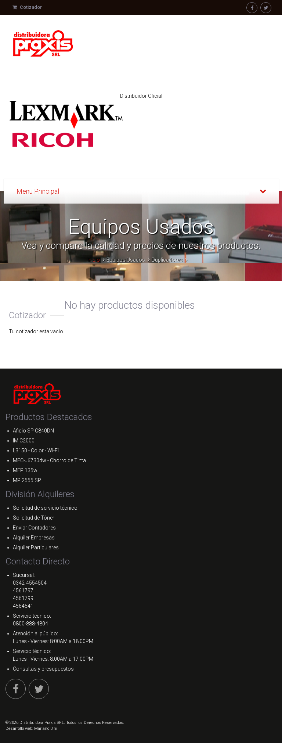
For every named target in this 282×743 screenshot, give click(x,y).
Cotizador (30, 7)
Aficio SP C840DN (33, 431)
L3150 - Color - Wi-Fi (36, 450)
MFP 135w (25, 470)
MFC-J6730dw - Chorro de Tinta (49, 460)
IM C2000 (24, 441)
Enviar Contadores (34, 528)
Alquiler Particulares (36, 547)
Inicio (93, 260)
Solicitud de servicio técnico (45, 508)
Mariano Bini (45, 728)
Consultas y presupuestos (43, 669)
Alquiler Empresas (34, 538)
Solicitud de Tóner (33, 518)
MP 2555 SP (27, 480)
